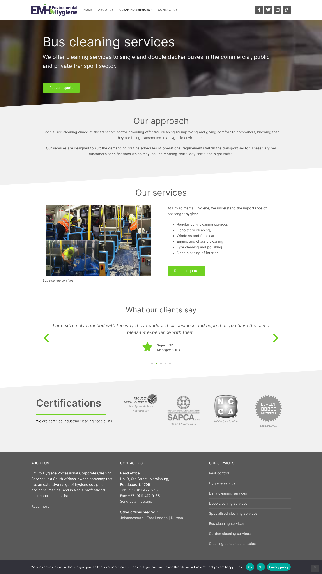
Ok (250, 567)
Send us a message (136, 501)
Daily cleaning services (228, 493)
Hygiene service (222, 483)
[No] (315, 568)
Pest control (219, 473)
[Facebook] (259, 10)
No (261, 567)
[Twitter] (268, 10)
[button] (46, 338)
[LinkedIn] (277, 10)
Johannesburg (131, 518)
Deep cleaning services (228, 503)
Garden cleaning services (230, 533)
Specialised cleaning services (233, 513)
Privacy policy (278, 567)
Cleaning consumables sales (232, 543)
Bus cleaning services (226, 523)
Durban (177, 518)
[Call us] (287, 10)
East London (157, 518)
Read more (40, 506)
